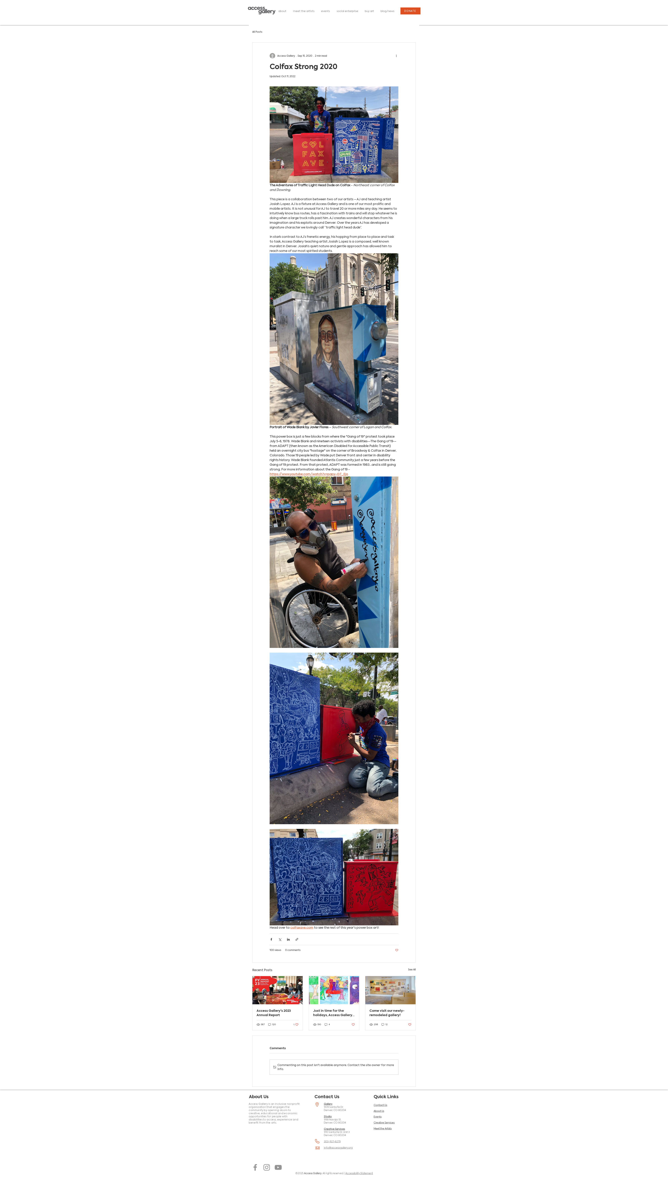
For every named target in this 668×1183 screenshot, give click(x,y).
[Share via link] (297, 939)
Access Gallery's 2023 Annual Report (274, 1012)
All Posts (257, 31)
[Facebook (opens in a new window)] (255, 1167)
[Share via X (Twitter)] (279, 939)
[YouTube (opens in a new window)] (278, 1167)
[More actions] (396, 56)
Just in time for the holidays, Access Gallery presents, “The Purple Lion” (332, 1012)
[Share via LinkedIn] (288, 939)
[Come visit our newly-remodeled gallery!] (390, 990)
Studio (328, 1116)
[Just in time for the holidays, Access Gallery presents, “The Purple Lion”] (334, 990)
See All (412, 969)
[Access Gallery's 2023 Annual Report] (277, 990)
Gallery (328, 1103)
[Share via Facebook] (271, 939)
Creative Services (334, 1128)
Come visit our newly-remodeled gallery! (386, 1012)
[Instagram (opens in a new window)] (266, 1167)
